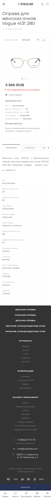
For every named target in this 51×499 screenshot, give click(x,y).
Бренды (25, 346)
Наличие (30, 148)
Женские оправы (25, 309)
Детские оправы (25, 320)
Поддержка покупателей (25, 429)
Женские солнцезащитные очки (25, 326)
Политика (25, 376)
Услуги (25, 354)
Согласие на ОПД (26, 380)
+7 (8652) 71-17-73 (26, 440)
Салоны (25, 350)
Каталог (25, 403)
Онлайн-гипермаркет (25, 397)
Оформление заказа (25, 406)
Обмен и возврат (25, 422)
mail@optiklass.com (27, 448)
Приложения (25, 388)
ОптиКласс (25, 341)
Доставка (25, 414)
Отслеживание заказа (25, 426)
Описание (11, 148)
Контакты (25, 361)
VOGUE (26, 40)
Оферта (25, 384)
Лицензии (25, 358)
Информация (25, 371)
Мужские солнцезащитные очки (26, 331)
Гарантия (25, 418)
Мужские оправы (25, 315)
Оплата (25, 410)
